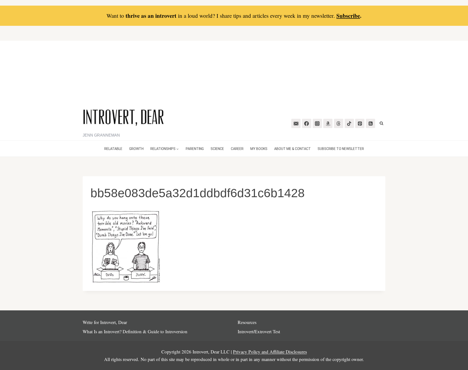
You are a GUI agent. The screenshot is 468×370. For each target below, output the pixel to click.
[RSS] (370, 123)
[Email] (296, 123)
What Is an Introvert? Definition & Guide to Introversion (135, 331)
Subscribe (348, 15)
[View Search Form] (381, 123)
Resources (247, 322)
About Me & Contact (292, 149)
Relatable (113, 149)
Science (217, 149)
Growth (136, 149)
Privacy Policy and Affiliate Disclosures (270, 352)
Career (237, 149)
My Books (258, 149)
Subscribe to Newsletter (341, 149)
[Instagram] (317, 123)
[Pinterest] (359, 123)
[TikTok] (349, 123)
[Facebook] (306, 123)
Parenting (195, 149)
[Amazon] (327, 123)
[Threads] (338, 123)
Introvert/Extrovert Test (259, 331)
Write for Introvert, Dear (105, 322)
